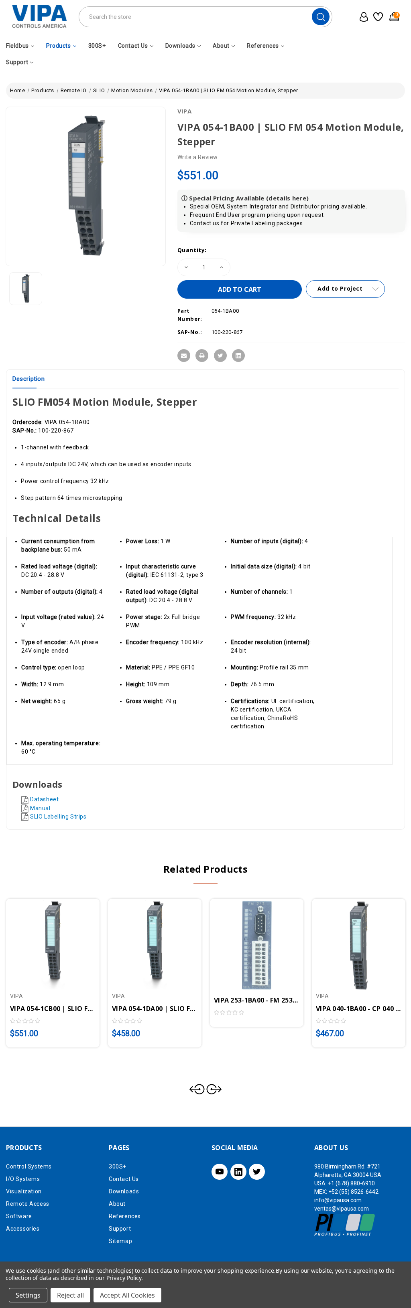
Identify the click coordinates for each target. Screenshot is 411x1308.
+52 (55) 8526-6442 (353, 1192)
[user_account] (362, 17)
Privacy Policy (123, 1278)
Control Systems (29, 1166)
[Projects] (377, 17)
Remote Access (27, 1204)
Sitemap (120, 1241)
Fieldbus (17, 45)
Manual (40, 808)
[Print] (201, 355)
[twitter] (257, 1172)
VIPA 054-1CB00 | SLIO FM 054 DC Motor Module (53, 1008)
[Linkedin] (238, 355)
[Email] (183, 355)
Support (17, 62)
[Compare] (62, 942)
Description (28, 378)
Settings (28, 1295)
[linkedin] (238, 1172)
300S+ (97, 45)
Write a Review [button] (197, 157)
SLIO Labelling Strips (58, 816)
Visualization (24, 1191)
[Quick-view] (43, 942)
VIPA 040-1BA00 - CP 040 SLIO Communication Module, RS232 (358, 1008)
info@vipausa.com (338, 1200)
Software (19, 1216)
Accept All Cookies (127, 1295)
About (221, 45)
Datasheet (44, 799)
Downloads (180, 45)
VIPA (184, 111)
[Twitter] (220, 355)
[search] (321, 16)
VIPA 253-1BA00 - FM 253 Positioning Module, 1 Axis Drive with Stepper (256, 1000)
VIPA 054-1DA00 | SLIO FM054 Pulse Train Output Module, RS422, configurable (154, 1008)
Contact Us (133, 45)
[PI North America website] (345, 1224)
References (263, 45)
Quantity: (192, 250)
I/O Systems (23, 1179)
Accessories (23, 1228)
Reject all (70, 1295)
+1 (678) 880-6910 (351, 1183)
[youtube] (220, 1172)
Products (58, 45)
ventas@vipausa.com (341, 1208)
